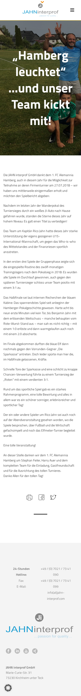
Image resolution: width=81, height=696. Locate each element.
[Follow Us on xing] (35, 651)
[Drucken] (29, 496)
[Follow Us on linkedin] (17, 651)
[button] (8, 688)
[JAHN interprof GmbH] (40, 10)
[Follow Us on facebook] (8, 651)
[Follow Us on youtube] (26, 651)
